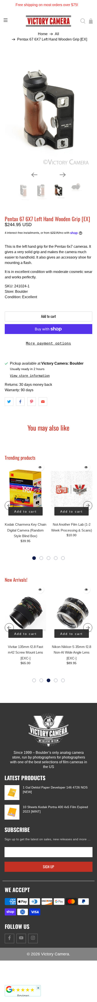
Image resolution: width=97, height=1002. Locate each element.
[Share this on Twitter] (9, 401)
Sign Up (48, 866)
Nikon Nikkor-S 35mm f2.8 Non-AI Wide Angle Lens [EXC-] (71, 652)
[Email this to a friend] (43, 401)
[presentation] (9, 505)
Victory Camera (55, 954)
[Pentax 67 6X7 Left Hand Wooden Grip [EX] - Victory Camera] (48, 110)
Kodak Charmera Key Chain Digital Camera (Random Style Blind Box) (25, 530)
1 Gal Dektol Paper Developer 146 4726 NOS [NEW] (55, 790)
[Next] (62, 174)
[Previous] (34, 174)
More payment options (48, 343)
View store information (30, 375)
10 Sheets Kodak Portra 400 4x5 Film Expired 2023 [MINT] (55, 809)
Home (43, 34)
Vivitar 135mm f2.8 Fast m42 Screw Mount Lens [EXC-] (25, 652)
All (57, 34)
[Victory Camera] (48, 21)
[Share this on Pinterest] (31, 401)
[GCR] (9, 989)
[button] (34, 558)
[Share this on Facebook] (20, 401)
